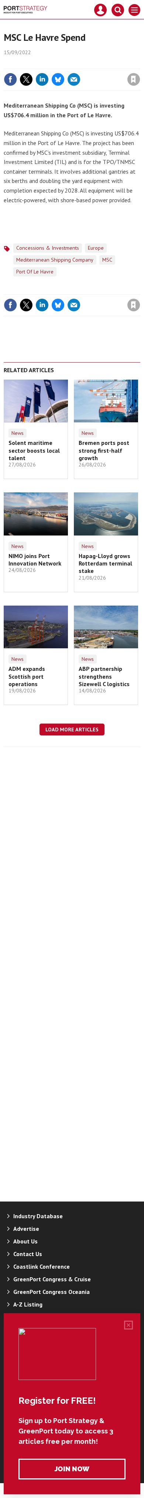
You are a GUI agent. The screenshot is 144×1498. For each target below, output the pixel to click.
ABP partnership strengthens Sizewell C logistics (104, 676)
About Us (25, 1241)
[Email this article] (73, 79)
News (17, 433)
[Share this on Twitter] (26, 79)
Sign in (46, 63)
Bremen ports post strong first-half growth (104, 450)
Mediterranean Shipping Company (54, 259)
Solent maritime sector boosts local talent (34, 450)
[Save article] (133, 79)
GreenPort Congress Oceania (51, 1291)
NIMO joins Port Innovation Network (34, 559)
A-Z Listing (27, 1304)
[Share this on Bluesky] (58, 79)
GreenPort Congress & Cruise (52, 1279)
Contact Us (27, 1254)
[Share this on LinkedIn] (42, 79)
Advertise (26, 1228)
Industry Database (38, 1216)
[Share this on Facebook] (10, 79)
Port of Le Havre (35, 271)
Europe (96, 248)
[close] (139, 63)
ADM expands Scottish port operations (26, 676)
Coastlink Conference (41, 1266)
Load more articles (72, 729)
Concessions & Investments (47, 248)
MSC (107, 259)
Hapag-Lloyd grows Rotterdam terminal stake (105, 563)
